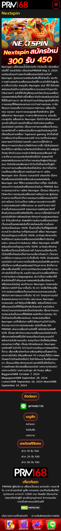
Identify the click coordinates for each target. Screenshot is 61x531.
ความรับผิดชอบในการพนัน (45, 516)
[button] (56, 5)
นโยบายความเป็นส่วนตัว (15, 516)
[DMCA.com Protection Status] (30, 508)
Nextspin (11, 13)
